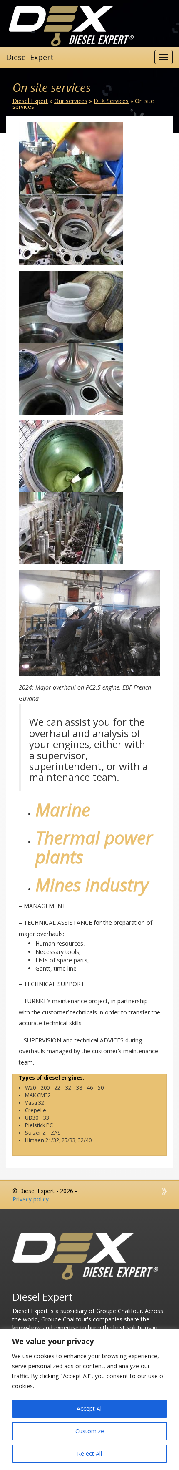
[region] (89, 1399)
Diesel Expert (30, 101)
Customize (89, 1431)
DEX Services (111, 101)
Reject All (89, 1453)
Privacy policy (30, 1199)
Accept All (90, 1408)
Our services (70, 101)
